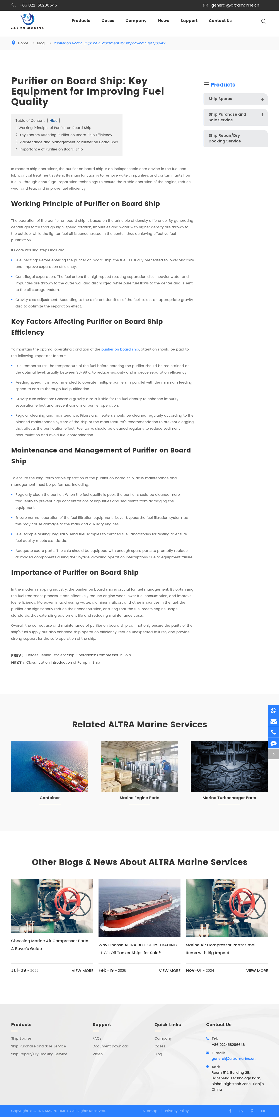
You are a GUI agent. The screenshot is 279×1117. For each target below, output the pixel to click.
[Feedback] (273, 743)
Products (81, 21)
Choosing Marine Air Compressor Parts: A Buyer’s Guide (50, 945)
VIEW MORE (82, 971)
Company (136, 21)
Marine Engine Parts (139, 798)
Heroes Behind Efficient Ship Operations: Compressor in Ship (78, 655)
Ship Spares (220, 99)
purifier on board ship (120, 349)
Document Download (111, 1046)
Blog (41, 43)
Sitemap (150, 1111)
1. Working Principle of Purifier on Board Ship (53, 128)
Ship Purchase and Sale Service (227, 117)
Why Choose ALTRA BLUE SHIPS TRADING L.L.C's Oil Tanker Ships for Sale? (138, 949)
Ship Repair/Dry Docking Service (225, 138)
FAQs (97, 1038)
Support (188, 21)
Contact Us (220, 21)
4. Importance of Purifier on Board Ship (49, 149)
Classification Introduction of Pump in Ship (63, 662)
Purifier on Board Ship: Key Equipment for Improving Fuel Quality (109, 43)
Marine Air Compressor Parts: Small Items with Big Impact (221, 949)
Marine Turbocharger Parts (229, 798)
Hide (54, 121)
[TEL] (273, 732)
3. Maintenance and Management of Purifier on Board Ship (66, 142)
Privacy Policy (177, 1111)
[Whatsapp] (273, 710)
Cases (108, 21)
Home (23, 43)
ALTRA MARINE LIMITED (52, 1111)
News (163, 21)
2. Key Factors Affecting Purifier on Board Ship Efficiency (63, 135)
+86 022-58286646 (38, 5)
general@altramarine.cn (235, 5)
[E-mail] (273, 721)
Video (98, 1054)
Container (50, 798)
